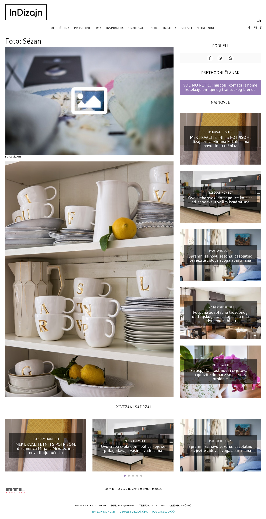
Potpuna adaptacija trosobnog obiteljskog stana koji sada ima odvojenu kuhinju (220, 316)
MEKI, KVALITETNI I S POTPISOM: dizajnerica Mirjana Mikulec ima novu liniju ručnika (220, 141)
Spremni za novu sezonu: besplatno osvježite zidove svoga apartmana (220, 258)
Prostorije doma (87, 28)
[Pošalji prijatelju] (231, 58)
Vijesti (186, 28)
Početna (62, 28)
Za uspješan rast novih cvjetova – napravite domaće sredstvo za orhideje (220, 374)
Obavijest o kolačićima (134, 511)
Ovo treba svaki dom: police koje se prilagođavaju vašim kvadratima (220, 200)
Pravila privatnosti (103, 511)
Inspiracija (115, 28)
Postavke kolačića (163, 511)
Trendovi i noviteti (220, 132)
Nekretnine (206, 28)
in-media (170, 28)
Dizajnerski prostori (220, 307)
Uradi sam (136, 28)
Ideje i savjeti (220, 365)
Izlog (153, 28)
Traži (257, 20)
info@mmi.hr (126, 505)
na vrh (255, 489)
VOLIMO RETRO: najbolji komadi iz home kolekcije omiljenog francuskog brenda (220, 87)
